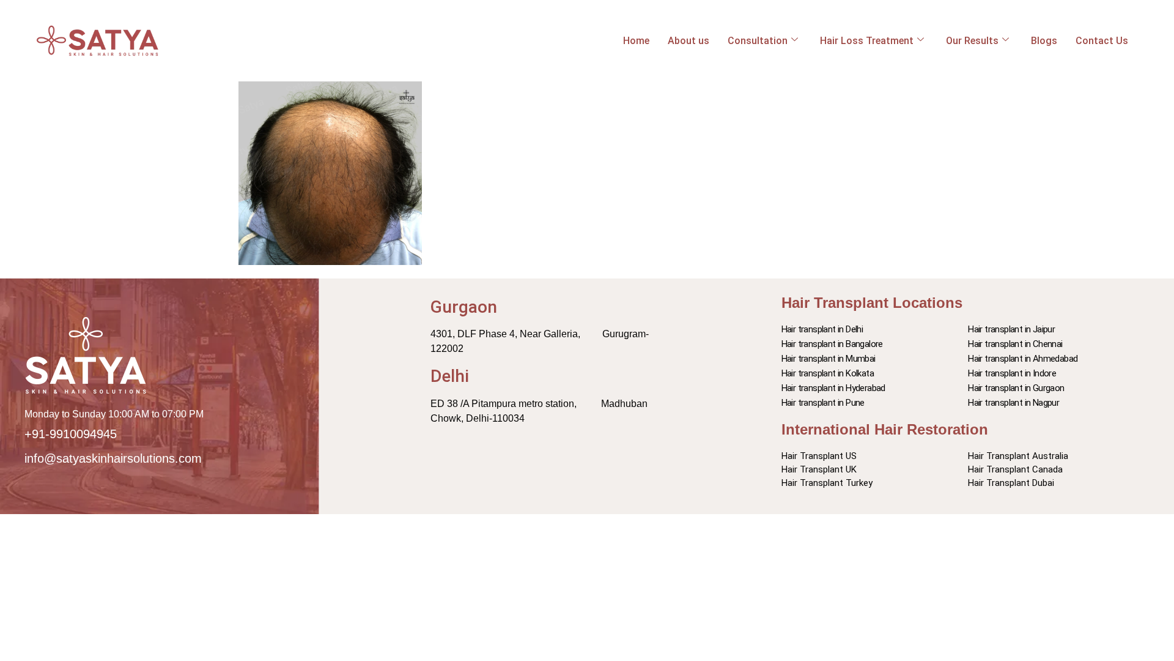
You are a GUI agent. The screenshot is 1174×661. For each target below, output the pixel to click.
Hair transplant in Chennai (1015, 343)
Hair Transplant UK (819, 469)
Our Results (972, 41)
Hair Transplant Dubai (1011, 482)
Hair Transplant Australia (1018, 455)
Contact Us (1102, 41)
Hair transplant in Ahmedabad (1022, 358)
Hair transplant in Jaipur (1011, 329)
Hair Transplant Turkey (827, 482)
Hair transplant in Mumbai (828, 358)
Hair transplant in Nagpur (1013, 402)
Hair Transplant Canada (1015, 469)
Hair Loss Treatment (867, 41)
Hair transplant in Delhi (822, 329)
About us (688, 41)
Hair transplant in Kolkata (827, 373)
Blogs (1044, 41)
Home (636, 41)
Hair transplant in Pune (823, 402)
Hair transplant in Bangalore (832, 343)
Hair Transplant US (819, 455)
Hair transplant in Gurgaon (1016, 388)
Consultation (758, 41)
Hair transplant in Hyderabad (833, 388)
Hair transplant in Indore (1012, 373)
